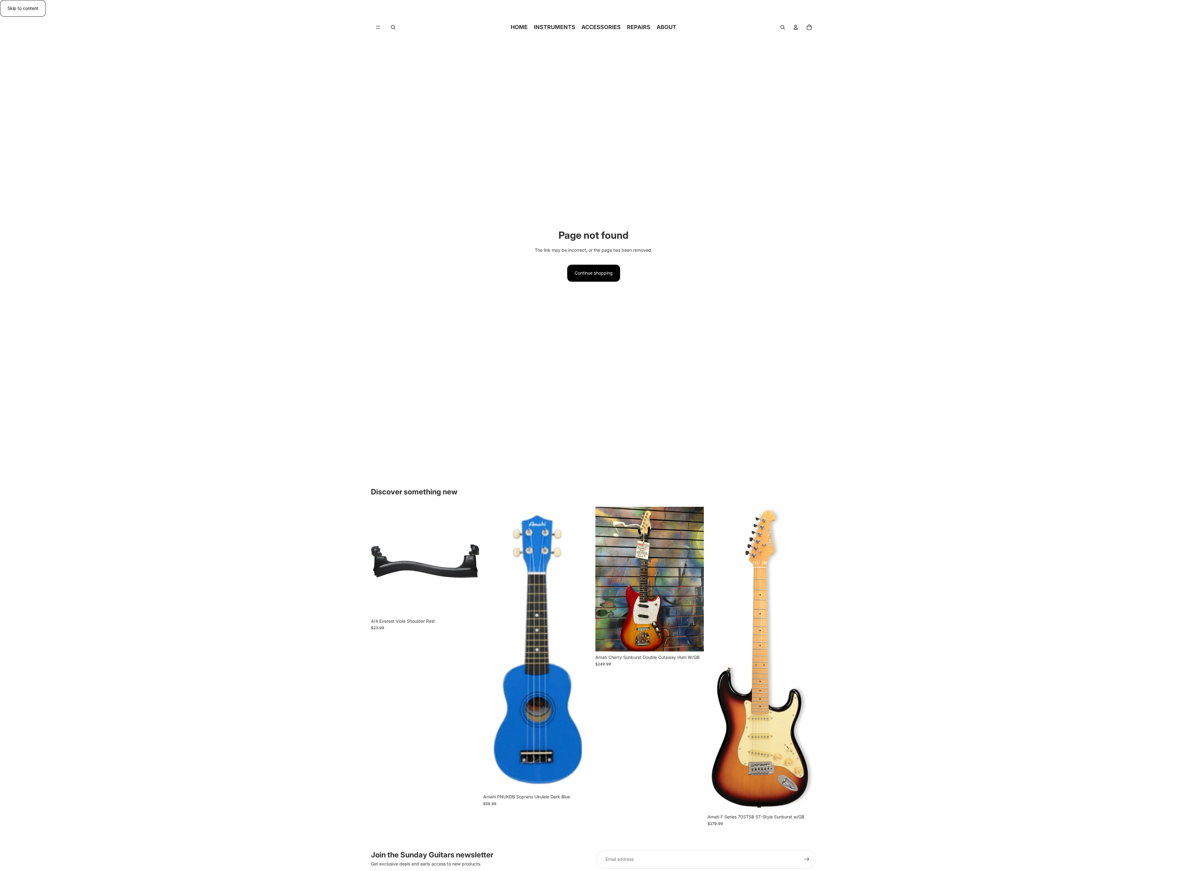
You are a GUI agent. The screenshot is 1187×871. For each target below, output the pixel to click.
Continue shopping (594, 272)
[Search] (393, 27)
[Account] (795, 27)
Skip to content (22, 8)
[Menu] (378, 27)
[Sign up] (806, 859)
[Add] (469, 605)
